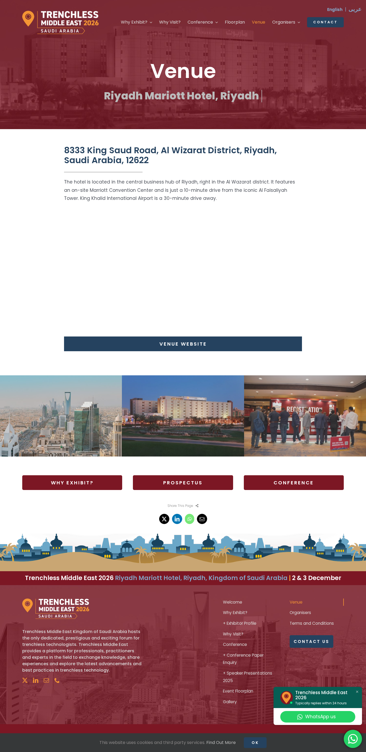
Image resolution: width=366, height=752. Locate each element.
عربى (355, 9)
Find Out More (221, 742)
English (334, 9)
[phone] (57, 680)
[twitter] (25, 680)
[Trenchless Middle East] (60, 13)
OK (255, 742)
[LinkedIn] (177, 518)
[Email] (202, 518)
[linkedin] (35, 680)
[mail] (46, 680)
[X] (164, 518)
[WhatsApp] (190, 518)
